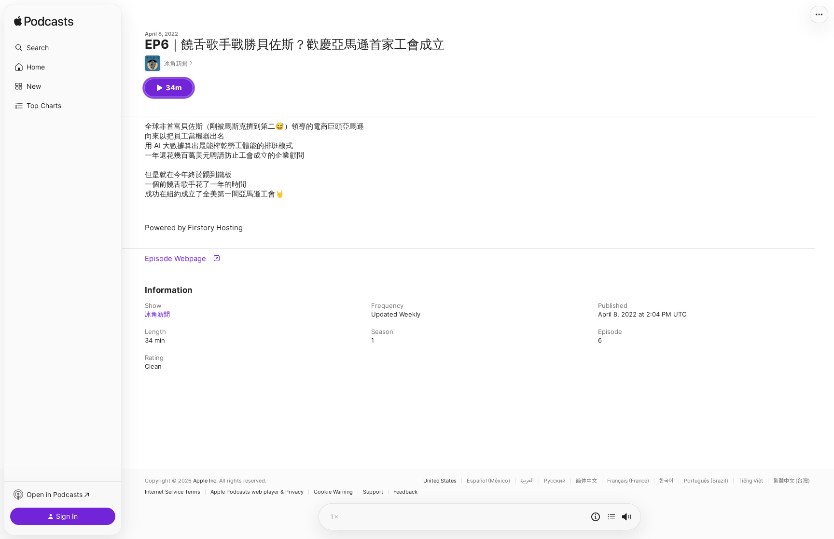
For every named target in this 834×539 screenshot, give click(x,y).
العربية (527, 481)
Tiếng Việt (750, 481)
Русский (555, 481)
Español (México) (488, 481)
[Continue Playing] (611, 517)
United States (440, 481)
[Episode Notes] (595, 517)
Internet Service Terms (172, 492)
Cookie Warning (333, 492)
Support (373, 492)
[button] (63, 48)
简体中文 (586, 481)
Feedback (405, 492)
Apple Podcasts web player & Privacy (257, 492)
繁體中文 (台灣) (791, 481)
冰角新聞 (157, 314)
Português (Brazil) (706, 481)
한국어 (666, 481)
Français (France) (628, 481)
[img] (43, 22)
